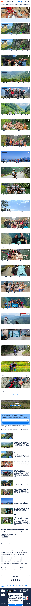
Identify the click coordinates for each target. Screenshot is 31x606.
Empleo (21, 592)
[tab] (7, 550)
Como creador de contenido (25, 593)
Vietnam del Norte (9, 585)
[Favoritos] (23, 1)
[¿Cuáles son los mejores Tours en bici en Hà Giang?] (29, 543)
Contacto (15, 590)
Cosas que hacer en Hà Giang (17, 585)
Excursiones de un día (5, 537)
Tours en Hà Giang (25, 585)
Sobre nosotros (21, 591)
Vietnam (5, 585)
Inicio (2, 585)
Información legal (16, 591)
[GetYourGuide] (2, 1)
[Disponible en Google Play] (10, 591)
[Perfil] (28, 1)
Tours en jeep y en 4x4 (5, 536)
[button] (15, 14)
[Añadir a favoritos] (29, 8)
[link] (15, 14)
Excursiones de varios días (5, 535)
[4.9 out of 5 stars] (15, 580)
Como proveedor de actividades (25, 591)
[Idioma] (25, 1)
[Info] (11, 6)
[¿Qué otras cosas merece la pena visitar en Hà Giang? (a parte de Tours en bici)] (29, 532)
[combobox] (11, 1)
